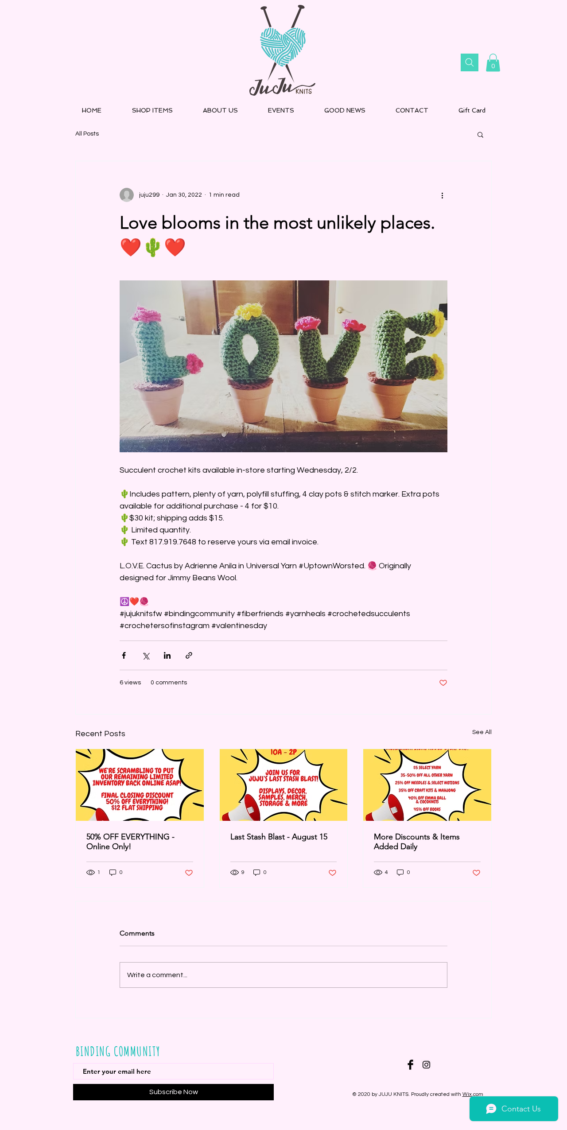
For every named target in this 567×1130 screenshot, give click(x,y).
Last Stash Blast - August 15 (278, 837)
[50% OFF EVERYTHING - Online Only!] (140, 785)
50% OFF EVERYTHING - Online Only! (130, 841)
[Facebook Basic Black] (410, 1065)
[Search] (469, 62)
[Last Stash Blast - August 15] (284, 785)
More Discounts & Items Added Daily (417, 841)
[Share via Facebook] (124, 655)
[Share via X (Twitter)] (145, 655)
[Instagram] (426, 1065)
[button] (493, 63)
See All (482, 732)
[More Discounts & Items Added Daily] (427, 785)
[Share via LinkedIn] (167, 655)
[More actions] (442, 195)
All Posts (87, 134)
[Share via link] (189, 655)
